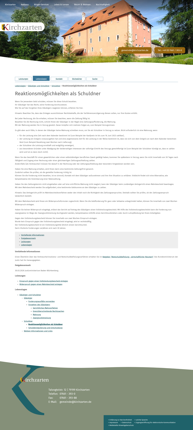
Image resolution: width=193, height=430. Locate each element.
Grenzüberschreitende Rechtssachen (48, 311)
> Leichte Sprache (141, 420)
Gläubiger (28, 298)
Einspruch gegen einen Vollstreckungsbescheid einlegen (43, 281)
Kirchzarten (10, 4)
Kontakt (59, 79)
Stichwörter (77, 79)
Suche (94, 79)
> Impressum (113, 423)
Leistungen (23, 79)
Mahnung (37, 314)
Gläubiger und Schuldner (38, 86)
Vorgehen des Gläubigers (39, 305)
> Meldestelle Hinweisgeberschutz (121, 425)
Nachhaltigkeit (103, 4)
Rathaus (25, 4)
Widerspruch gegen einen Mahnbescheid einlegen (40, 284)
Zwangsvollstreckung (42, 318)
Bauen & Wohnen (82, 4)
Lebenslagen (41, 79)
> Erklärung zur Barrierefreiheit (120, 420)
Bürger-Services (41, 4)
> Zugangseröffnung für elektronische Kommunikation (155, 423)
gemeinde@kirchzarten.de (134, 50)
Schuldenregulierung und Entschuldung (45, 328)
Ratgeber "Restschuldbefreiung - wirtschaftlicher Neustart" (128, 257)
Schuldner (56, 86)
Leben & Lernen (61, 4)
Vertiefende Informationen (32, 235)
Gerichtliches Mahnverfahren (45, 308)
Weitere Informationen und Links (38, 331)
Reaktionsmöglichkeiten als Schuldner (45, 324)
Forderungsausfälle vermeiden (41, 301)
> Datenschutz (126, 423)
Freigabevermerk (28, 238)
